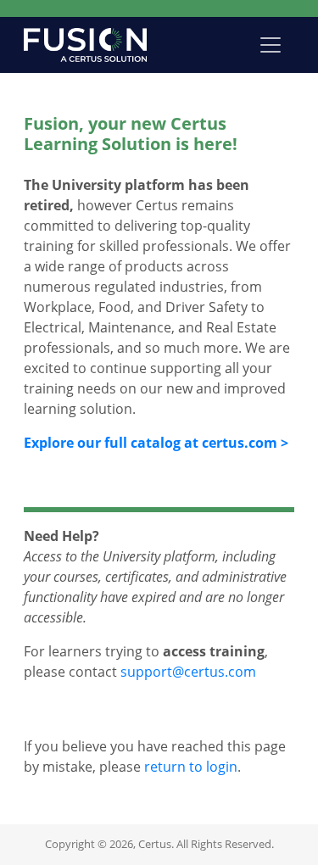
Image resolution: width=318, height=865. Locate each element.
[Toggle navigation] (270, 45)
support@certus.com (188, 671)
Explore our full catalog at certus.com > (156, 442)
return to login (190, 766)
